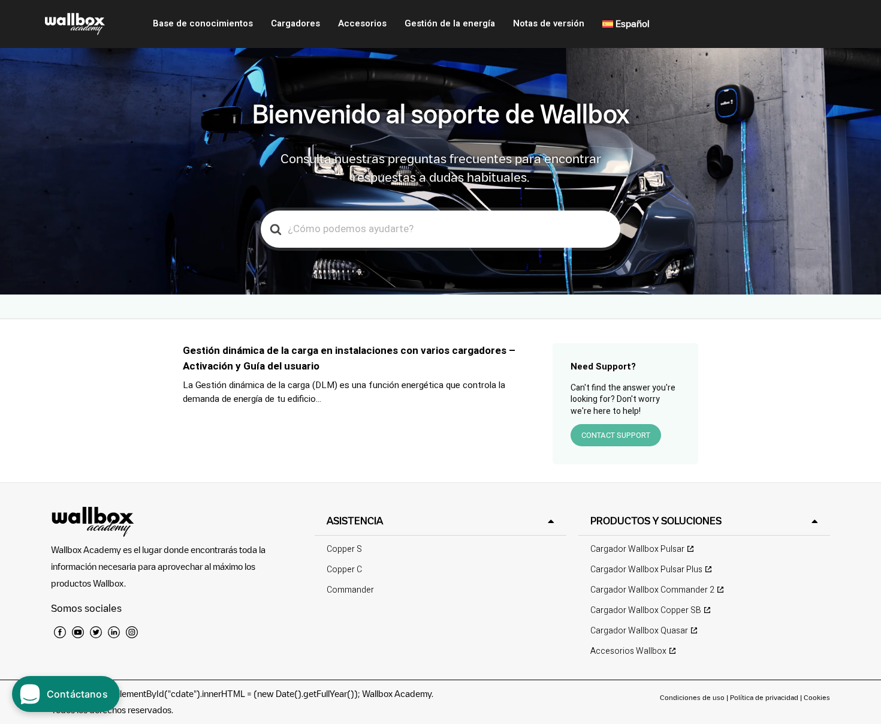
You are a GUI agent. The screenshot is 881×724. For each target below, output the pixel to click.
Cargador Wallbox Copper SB (645, 610)
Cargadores (295, 23)
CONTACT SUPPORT (615, 435)
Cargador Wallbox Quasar (639, 630)
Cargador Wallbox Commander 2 (652, 590)
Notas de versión (548, 23)
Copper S (344, 549)
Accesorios (362, 23)
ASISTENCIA (355, 520)
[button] (440, 521)
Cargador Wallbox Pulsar (637, 549)
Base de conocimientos (203, 23)
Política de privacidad (765, 697)
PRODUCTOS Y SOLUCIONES (656, 520)
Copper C (344, 569)
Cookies (817, 697)
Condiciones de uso (693, 697)
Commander (350, 590)
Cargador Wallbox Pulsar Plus (646, 569)
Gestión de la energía (450, 23)
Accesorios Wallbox (628, 651)
